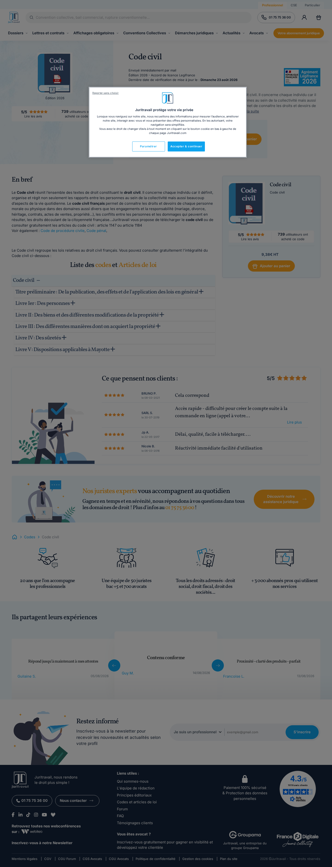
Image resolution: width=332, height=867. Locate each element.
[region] (168, 122)
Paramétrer (148, 146)
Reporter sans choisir (105, 93)
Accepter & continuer (186, 146)
